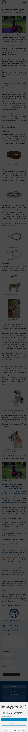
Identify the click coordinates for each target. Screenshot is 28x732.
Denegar (14, 723)
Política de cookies (6, 730)
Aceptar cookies (14, 719)
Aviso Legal (23, 730)
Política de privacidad (15, 730)
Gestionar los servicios (6, 716)
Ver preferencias (14, 727)
